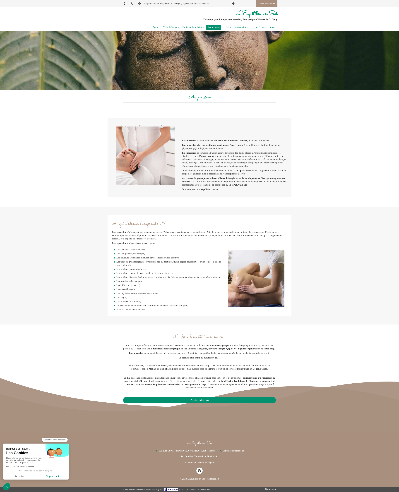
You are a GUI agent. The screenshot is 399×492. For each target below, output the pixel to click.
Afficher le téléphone (233, 450)
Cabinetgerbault (204, 489)
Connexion (270, 489)
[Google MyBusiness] (233, 4)
